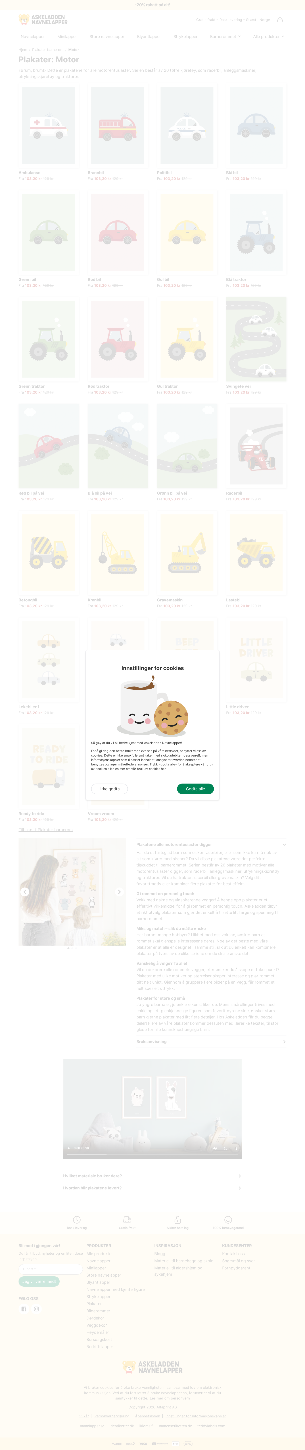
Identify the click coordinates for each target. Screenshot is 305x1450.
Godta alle (195, 788)
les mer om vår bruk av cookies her (140, 769)
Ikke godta (110, 788)
